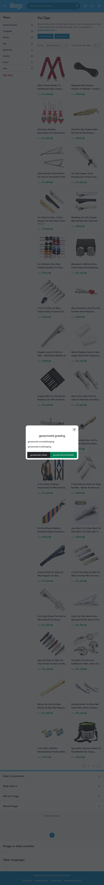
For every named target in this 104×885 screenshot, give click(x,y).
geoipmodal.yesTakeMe (63, 455)
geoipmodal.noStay (38, 455)
